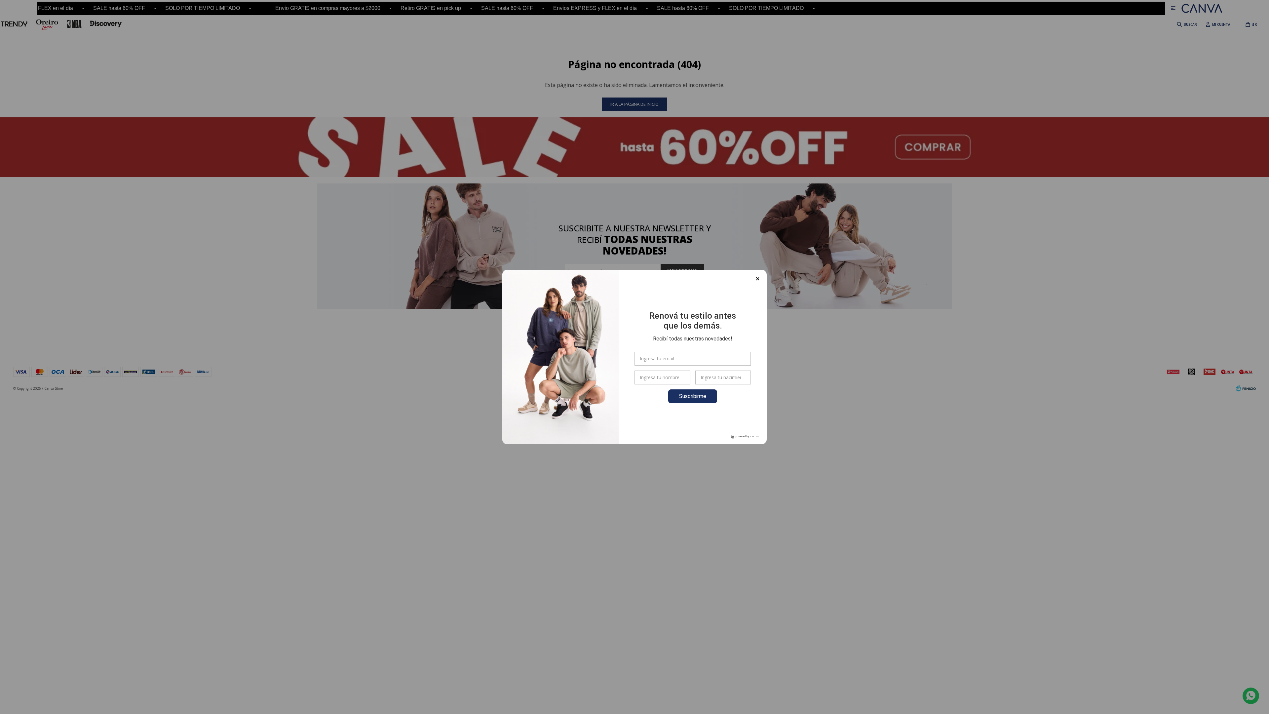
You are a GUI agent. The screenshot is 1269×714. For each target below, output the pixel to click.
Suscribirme (692, 396)
